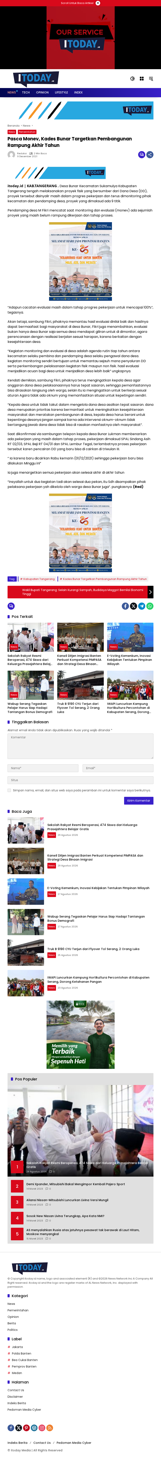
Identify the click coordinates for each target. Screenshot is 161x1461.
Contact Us (16, 1390)
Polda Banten (21, 1353)
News (12, 132)
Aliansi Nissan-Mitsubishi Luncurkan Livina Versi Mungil (67, 1200)
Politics (13, 1330)
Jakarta (17, 1347)
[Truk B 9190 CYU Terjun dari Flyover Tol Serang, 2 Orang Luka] (80, 685)
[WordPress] (34, 1428)
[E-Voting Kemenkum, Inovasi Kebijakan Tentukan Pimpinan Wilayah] (130, 637)
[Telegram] (141, 606)
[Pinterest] (26, 1428)
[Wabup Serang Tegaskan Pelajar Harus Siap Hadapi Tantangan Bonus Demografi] (31, 685)
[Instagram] (42, 1428)
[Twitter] (133, 606)
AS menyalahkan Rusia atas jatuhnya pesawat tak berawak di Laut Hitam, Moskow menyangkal (82, 1232)
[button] (132, 78)
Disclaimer (15, 1397)
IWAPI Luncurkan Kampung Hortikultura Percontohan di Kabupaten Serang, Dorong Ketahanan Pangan (128, 708)
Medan (17, 1373)
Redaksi (22, 153)
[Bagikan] (149, 154)
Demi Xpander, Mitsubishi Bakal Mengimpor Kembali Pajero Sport (75, 1184)
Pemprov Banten (24, 1366)
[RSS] (49, 1428)
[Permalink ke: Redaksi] (12, 154)
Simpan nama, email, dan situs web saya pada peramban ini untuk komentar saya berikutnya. (82, 790)
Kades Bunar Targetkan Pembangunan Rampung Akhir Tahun (105, 579)
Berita (12, 1323)
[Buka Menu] (141, 78)
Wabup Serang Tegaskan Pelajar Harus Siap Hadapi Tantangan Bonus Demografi (30, 708)
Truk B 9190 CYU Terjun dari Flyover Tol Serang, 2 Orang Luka (78, 708)
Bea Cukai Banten (25, 1360)
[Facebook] (125, 606)
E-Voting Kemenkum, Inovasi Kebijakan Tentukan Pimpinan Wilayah (129, 660)
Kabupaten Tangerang (39, 579)
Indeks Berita (17, 1403)
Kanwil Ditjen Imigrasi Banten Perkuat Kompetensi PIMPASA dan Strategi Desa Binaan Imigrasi (79, 660)
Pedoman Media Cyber (24, 1410)
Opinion (13, 1317)
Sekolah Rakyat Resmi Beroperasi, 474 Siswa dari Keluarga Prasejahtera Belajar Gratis (31, 660)
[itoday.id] (36, 78)
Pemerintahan (27, 132)
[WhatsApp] (149, 606)
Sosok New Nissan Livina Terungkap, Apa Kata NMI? (65, 1216)
